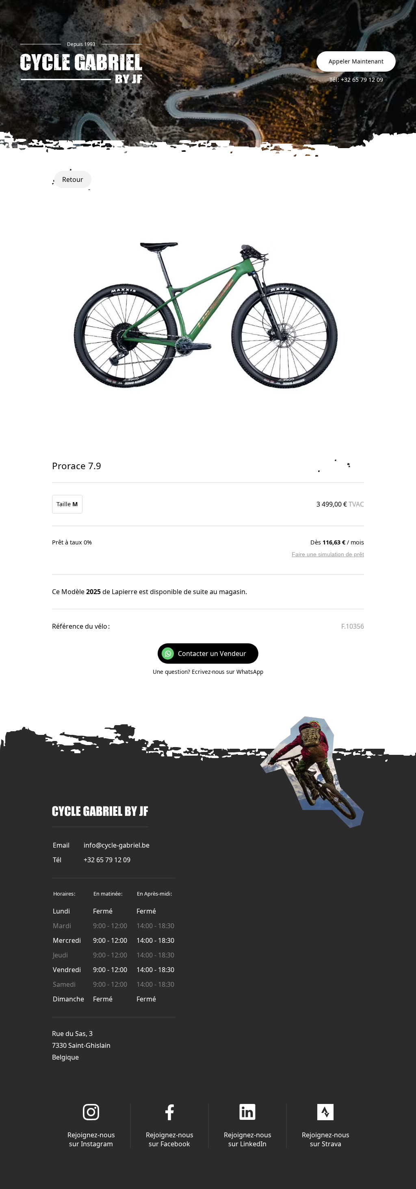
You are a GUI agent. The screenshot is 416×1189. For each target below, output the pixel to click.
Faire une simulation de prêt (328, 554)
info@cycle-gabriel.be (117, 845)
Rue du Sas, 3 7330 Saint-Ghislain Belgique (81, 1045)
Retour (72, 179)
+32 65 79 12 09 (107, 859)
